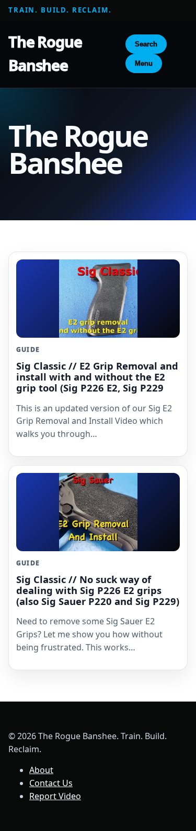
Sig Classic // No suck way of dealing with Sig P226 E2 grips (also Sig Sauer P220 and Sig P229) (97, 590)
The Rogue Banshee (45, 53)
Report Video (55, 796)
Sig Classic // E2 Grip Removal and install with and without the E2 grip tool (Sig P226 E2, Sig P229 (97, 376)
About (41, 770)
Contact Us (51, 783)
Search (146, 44)
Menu (144, 63)
